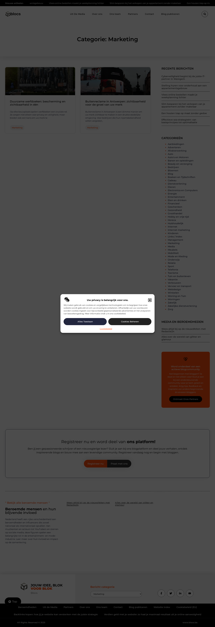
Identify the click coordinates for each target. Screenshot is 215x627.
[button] (149, 300)
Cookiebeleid (106, 328)
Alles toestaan (85, 321)
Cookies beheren (130, 321)
